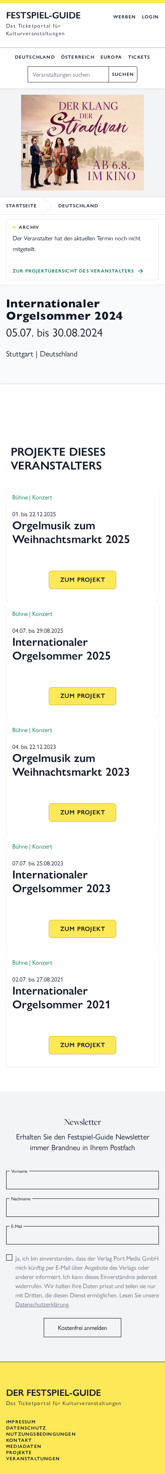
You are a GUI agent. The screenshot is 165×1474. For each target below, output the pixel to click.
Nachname (21, 1198)
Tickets (139, 57)
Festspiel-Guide (43, 15)
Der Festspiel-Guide (53, 1392)
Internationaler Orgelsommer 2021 (61, 997)
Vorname (19, 1171)
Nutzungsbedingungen (41, 1434)
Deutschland (35, 57)
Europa (111, 57)
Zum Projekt (82, 579)
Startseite (21, 205)
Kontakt (19, 1440)
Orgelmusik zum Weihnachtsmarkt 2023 (71, 765)
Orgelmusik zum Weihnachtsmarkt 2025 (71, 532)
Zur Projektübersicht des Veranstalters (73, 271)
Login (150, 17)
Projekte (19, 1452)
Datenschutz (26, 1428)
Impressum (21, 1422)
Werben (124, 17)
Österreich (77, 57)
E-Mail (16, 1226)
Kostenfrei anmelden (82, 1327)
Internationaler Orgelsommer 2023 (61, 881)
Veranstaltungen (33, 1458)
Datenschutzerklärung (42, 1304)
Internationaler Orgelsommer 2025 (61, 649)
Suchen (123, 74)
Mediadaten (23, 1446)
